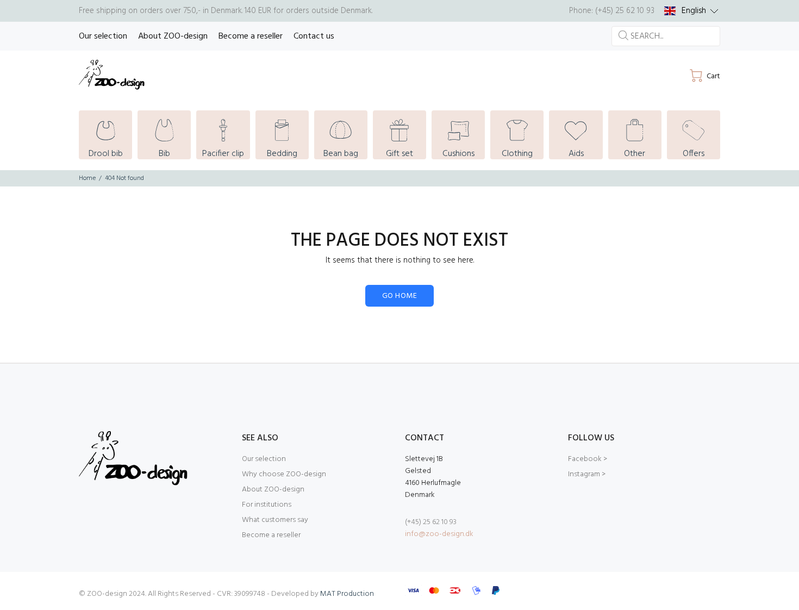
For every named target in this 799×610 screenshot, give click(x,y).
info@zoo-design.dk (439, 534)
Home (87, 178)
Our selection (264, 459)
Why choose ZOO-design (284, 474)
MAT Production (347, 594)
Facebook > (587, 459)
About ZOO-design (273, 489)
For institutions (266, 505)
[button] (691, 11)
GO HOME (399, 296)
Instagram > (587, 474)
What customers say (275, 520)
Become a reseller (271, 535)
